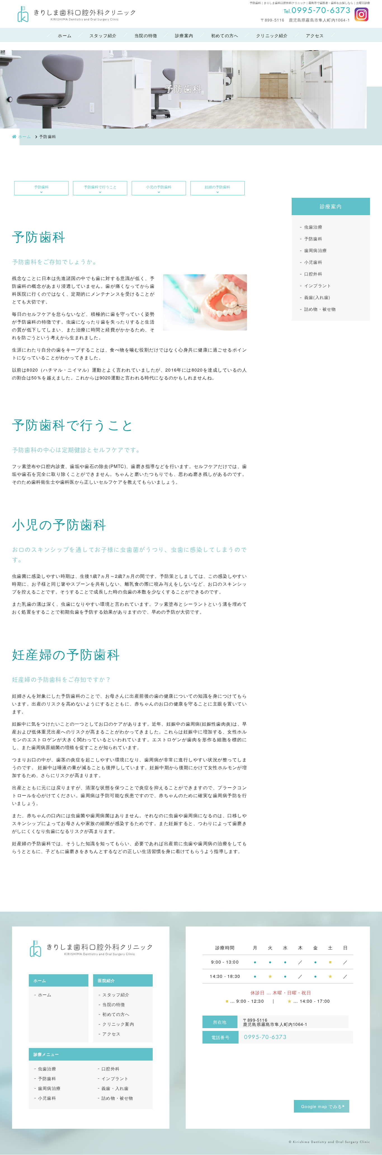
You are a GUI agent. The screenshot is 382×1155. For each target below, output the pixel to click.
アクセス (315, 35)
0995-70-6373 (321, 11)
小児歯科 (313, 262)
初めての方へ (224, 35)
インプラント (317, 285)
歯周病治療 (315, 250)
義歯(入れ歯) (317, 297)
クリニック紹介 (272, 35)
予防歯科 (41, 186)
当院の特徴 (146, 35)
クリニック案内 (118, 1024)
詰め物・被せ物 (320, 309)
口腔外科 (313, 274)
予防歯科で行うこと (100, 186)
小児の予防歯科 (158, 186)
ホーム (65, 35)
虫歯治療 (313, 227)
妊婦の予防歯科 (217, 186)
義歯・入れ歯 (115, 1088)
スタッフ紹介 (103, 35)
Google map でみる (321, 1106)
